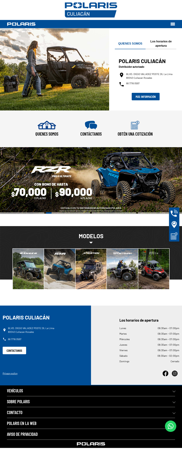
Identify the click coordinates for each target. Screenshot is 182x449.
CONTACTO (14, 412)
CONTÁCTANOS (14, 350)
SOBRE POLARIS (18, 401)
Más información (146, 97)
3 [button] (114, 213)
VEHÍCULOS (15, 390)
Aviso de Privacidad (22, 434)
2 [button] (68, 213)
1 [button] (22, 213)
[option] (91, 180)
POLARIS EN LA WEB (21, 423)
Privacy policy (10, 373)
